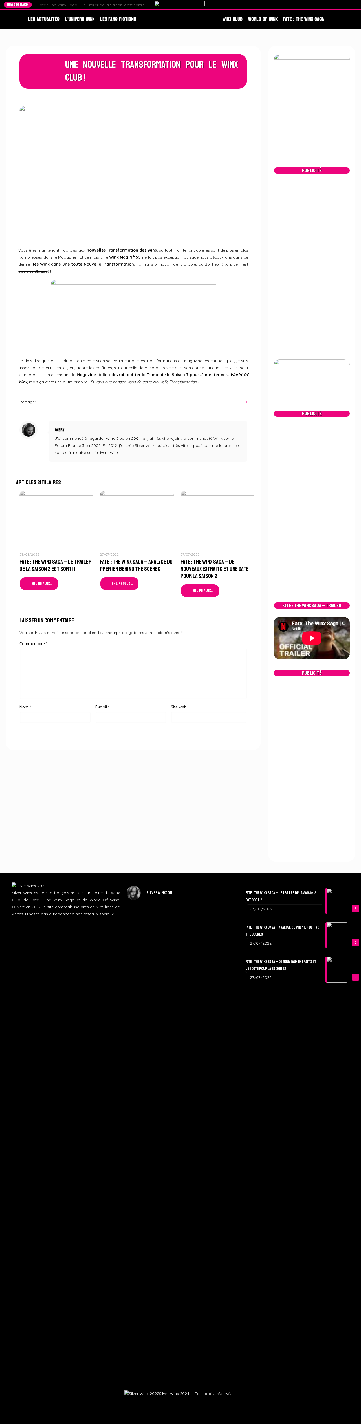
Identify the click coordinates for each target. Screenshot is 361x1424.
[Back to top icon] (347, 1411)
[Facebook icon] (166, 1403)
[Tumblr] (349, 4)
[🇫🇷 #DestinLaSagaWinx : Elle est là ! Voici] (181, 1009)
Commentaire (33, 643)
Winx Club (233, 19)
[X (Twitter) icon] (173, 1403)
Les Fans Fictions (118, 19)
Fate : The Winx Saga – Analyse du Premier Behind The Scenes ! (136, 565)
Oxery (59, 430)
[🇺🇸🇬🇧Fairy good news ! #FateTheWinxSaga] (217, 1240)
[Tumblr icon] (187, 1403)
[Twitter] (338, 4)
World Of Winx (263, 19)
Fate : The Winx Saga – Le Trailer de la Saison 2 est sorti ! (91, 4)
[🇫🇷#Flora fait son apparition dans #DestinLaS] (144, 1197)
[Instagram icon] (180, 1403)
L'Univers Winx (79, 19)
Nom (25, 707)
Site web (179, 707)
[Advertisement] (312, 266)
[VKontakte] (354, 4)
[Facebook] (333, 4)
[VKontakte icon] (193, 1403)
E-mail (102, 707)
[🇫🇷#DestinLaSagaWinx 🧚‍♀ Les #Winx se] (144, 970)
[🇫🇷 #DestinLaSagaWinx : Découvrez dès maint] (217, 980)
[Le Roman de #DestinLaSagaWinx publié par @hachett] (181, 1173)
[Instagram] (344, 4)
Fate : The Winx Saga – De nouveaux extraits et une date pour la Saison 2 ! (214, 569)
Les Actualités (44, 19)
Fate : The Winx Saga (303, 19)
